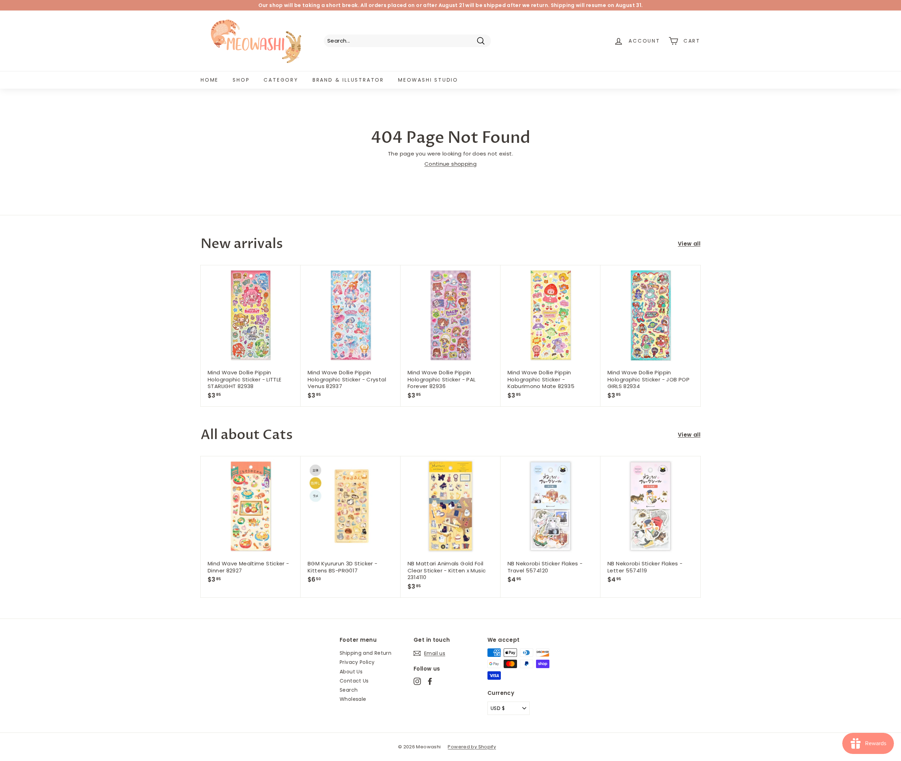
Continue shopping (450, 163)
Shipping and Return (365, 653)
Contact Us (354, 680)
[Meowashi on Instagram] (417, 681)
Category (281, 79)
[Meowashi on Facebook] (430, 681)
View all (689, 243)
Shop (241, 79)
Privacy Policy (357, 662)
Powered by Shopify (472, 746)
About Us (351, 671)
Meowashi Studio (428, 79)
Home (210, 79)
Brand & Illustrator (348, 79)
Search (349, 689)
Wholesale (353, 699)
